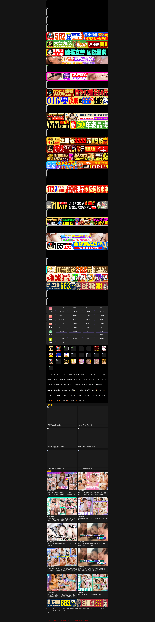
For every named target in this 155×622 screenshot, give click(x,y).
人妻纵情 (88, 338)
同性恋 (101, 335)
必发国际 (91, 385)
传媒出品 (61, 335)
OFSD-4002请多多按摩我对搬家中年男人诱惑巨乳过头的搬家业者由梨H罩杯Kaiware (92, 493)
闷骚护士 (102, 327)
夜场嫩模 (84, 385)
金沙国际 (64, 395)
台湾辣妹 (61, 315)
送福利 (103, 374)
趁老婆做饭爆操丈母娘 (54, 425)
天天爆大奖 (57, 395)
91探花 (75, 319)
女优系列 (75, 323)
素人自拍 (102, 311)
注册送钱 (89, 374)
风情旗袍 (61, 327)
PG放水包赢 (77, 379)
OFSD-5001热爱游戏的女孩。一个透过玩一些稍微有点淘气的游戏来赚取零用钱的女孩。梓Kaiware (62, 494)
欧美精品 (88, 308)
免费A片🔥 (57, 400)
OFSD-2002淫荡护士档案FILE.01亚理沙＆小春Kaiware (92, 519)
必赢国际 (62, 379)
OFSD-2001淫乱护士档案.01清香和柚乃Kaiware (90, 595)
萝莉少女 (102, 308)
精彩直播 (91, 379)
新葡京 (49, 379)
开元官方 (49, 395)
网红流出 (88, 319)
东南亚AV (102, 315)
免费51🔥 (94, 390)
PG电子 (83, 374)
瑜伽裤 (88, 327)
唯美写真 (88, 331)
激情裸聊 (87, 390)
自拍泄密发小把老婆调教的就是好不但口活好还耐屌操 (62, 544)
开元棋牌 (62, 374)
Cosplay (88, 311)
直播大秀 (94, 395)
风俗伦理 (102, 338)
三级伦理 (61, 311)
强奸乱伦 (75, 308)
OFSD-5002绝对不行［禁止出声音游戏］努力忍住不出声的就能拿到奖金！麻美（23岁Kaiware (62, 520)
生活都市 (61, 338)
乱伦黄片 (63, 385)
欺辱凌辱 (61, 319)
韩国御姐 (75, 315)
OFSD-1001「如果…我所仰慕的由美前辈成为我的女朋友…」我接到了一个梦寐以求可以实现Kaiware (62, 570)
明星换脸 (75, 327)
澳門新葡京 (57, 390)
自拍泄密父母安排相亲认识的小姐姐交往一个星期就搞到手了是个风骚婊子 (92, 544)
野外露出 (102, 319)
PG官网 (56, 374)
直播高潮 (84, 379)
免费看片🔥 (72, 390)
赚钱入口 (81, 400)
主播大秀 (49, 385)
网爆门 (101, 331)
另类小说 (61, 342)
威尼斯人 (49, 374)
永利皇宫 (64, 390)
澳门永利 (76, 374)
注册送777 (97, 374)
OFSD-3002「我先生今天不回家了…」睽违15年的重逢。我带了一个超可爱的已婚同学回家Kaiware (61, 596)
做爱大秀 (87, 395)
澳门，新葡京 (72, 395)
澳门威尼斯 (102, 395)
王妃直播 (56, 385)
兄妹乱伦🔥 (66, 400)
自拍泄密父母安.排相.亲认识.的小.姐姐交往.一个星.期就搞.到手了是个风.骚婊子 (92, 570)
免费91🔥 (49, 400)
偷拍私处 (70, 385)
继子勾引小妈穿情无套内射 (56, 447)
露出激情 (75, 331)
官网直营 (69, 374)
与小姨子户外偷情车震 (85, 425)
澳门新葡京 (99, 385)
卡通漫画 (61, 331)
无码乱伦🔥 (103, 390)
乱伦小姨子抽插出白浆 (85, 468)
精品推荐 (61, 308)
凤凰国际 (69, 379)
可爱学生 (88, 323)
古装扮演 (61, 323)
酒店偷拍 (104, 379)
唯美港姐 (88, 315)
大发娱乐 (49, 390)
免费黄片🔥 (74, 400)
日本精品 (75, 311)
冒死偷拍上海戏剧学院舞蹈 (86, 447)
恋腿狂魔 (102, 323)
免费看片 (81, 395)
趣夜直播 (77, 385)
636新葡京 (80, 390)
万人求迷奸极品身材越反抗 (56, 468)
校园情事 (75, 338)
